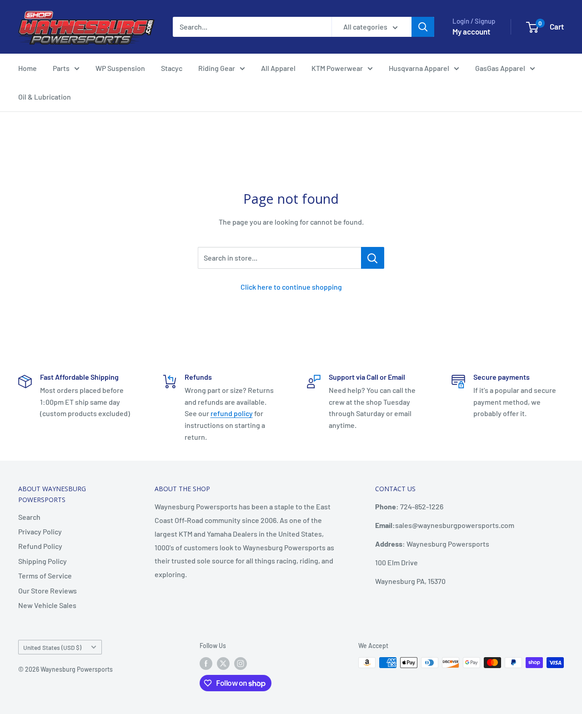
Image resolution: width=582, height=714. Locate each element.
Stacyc (171, 68)
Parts (61, 68)
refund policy (232, 413)
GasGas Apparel (500, 68)
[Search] (422, 27)
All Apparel (278, 68)
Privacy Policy (40, 531)
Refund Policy (40, 546)
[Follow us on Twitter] (223, 663)
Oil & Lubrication (44, 96)
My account (471, 31)
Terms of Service (45, 575)
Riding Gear (216, 68)
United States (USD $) (52, 647)
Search (29, 517)
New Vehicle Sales (47, 605)
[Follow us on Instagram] (240, 663)
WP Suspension (120, 68)
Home (27, 68)
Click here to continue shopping (291, 286)
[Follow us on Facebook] (206, 663)
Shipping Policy (42, 561)
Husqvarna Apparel (419, 68)
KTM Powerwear (337, 68)
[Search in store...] (372, 258)
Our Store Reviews (47, 590)
